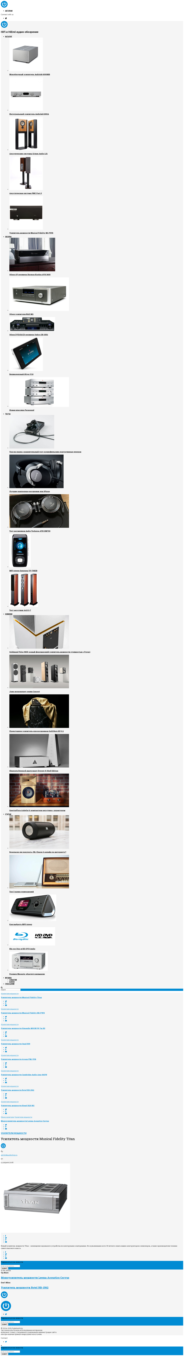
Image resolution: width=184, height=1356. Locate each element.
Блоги (11, 982)
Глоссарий (9, 984)
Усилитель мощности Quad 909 (15, 1044)
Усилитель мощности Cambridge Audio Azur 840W (24, 1075)
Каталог (8, 37)
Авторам (8, 11)
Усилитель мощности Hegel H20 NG (17, 1105)
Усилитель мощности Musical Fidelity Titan (21, 997)
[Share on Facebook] (94, 1236)
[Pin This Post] (94, 1003)
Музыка (8, 978)
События (13, 980)
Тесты (7, 414)
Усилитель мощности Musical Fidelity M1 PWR (23, 1013)
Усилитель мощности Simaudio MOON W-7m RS (23, 1028)
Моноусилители (7, 1117)
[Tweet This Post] (94, 1001)
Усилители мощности (10, 994)
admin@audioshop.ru (9, 1155)
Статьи (8, 814)
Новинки (8, 614)
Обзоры (8, 237)
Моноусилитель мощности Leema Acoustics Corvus (25, 1121)
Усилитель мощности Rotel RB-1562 (17, 1090)
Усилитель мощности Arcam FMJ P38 (18, 1059)
